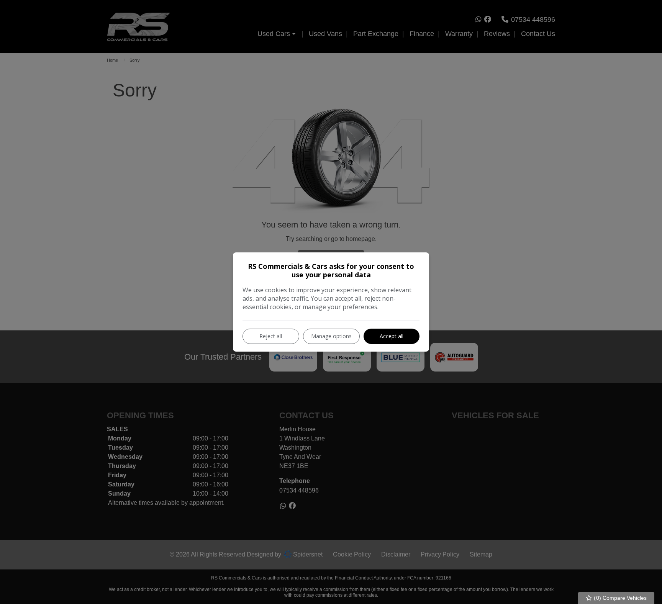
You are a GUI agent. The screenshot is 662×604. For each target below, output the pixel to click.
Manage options (331, 336)
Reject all (270, 336)
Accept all (391, 336)
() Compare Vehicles (619, 598)
